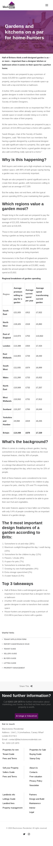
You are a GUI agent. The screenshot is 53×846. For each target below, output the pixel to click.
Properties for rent (10, 750)
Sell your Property (10, 768)
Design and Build (36, 799)
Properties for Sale (37, 750)
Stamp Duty (34, 758)
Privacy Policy (35, 781)
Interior (32, 808)
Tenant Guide (8, 754)
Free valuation (35, 776)
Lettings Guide (9, 799)
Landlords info (9, 794)
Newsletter (34, 785)
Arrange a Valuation (26, 716)
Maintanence (35, 803)
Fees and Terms (10, 758)
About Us (33, 768)
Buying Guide (35, 754)
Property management (12, 808)
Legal (31, 812)
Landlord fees (9, 803)
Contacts (33, 772)
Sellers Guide (9, 772)
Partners (33, 794)
